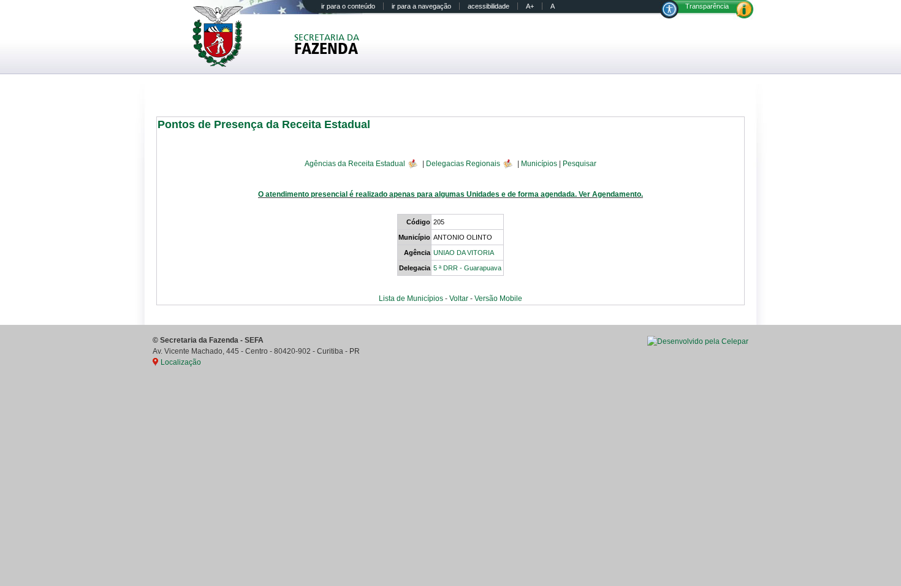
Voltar (458, 298)
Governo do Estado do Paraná (225, 36)
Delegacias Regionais (463, 163)
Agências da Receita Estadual (355, 163)
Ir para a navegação (421, 6)
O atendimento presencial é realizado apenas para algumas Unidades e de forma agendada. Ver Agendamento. (450, 194)
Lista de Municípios (411, 298)
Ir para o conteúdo (348, 6)
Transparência (707, 6)
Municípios (539, 163)
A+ (530, 6)
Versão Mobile (498, 298)
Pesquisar (579, 163)
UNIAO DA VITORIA (463, 252)
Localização (181, 362)
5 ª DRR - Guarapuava (467, 268)
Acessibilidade (488, 6)
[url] (697, 341)
